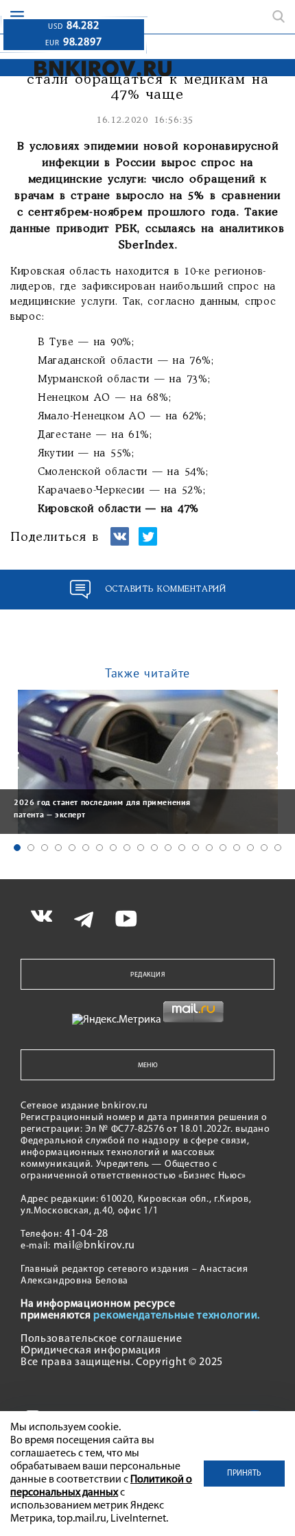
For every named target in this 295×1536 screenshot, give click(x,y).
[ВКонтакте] (119, 542)
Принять (244, 1473)
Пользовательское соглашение (101, 1339)
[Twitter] (148, 542)
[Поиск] (278, 16)
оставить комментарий (165, 589)
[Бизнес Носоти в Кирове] (103, 68)
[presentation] (13, 760)
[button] (17, 847)
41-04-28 (86, 1234)
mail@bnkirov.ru (95, 1245)
